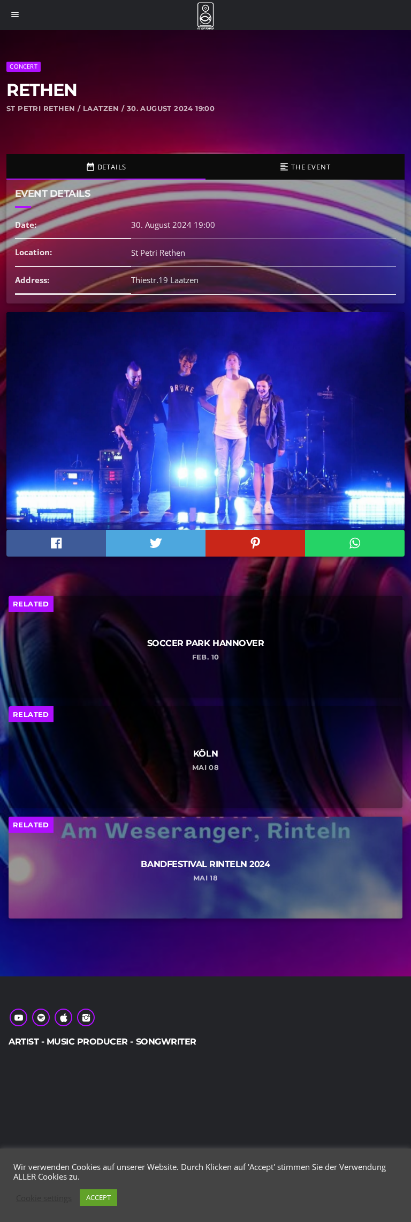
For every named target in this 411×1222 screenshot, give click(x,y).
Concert (23, 66)
